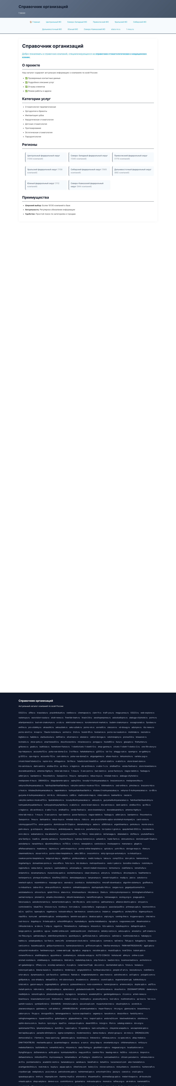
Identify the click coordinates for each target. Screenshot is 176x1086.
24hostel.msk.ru (26, 926)
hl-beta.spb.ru (49, 921)
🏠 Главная (35, 22)
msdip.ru (124, 877)
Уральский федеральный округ (42, 169)
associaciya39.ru (116, 907)
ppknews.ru (41, 1008)
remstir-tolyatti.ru (110, 877)
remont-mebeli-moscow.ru (95, 868)
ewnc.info (59, 940)
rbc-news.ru (148, 727)
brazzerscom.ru (117, 780)
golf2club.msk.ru (90, 936)
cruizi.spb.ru (137, 1071)
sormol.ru (67, 732)
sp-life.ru (64, 766)
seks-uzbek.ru (75, 727)
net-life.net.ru (79, 902)
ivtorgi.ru (103, 1023)
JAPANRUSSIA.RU (70, 1008)
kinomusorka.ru (79, 892)
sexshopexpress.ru (102, 717)
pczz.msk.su (51, 1071)
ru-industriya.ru (134, 853)
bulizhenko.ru (42, 1047)
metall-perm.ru (25, 989)
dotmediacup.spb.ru (111, 1076)
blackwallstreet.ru (128, 1018)
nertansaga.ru (109, 834)
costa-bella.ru (88, 907)
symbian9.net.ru (42, 1004)
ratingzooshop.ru (53, 989)
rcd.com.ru (134, 1052)
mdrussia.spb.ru (94, 1081)
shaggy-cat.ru (120, 751)
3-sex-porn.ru (87, 771)
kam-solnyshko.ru (100, 1028)
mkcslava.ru (93, 892)
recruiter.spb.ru (99, 950)
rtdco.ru (85, 819)
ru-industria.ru (25, 887)
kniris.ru (39, 1076)
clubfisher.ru (127, 868)
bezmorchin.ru (148, 907)
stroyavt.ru (143, 902)
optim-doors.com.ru (28, 1023)
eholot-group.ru (115, 1033)
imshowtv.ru (57, 999)
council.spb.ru (107, 979)
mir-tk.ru (51, 795)
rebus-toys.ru (96, 776)
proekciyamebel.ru (88, 1008)
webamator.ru (37, 834)
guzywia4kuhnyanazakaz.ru (115, 800)
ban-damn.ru (100, 771)
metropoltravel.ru (97, 863)
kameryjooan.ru (111, 984)
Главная (22, 13)
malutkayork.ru (122, 926)
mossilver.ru (57, 970)
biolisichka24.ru (93, 882)
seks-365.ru (79, 853)
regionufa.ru (24, 868)
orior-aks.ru (24, 974)
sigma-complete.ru (66, 1033)
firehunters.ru (141, 742)
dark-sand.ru (39, 766)
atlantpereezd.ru (26, 722)
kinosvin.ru (96, 926)
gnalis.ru (34, 746)
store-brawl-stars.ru (136, 761)
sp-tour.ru (141, 999)
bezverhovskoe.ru (104, 989)
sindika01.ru (115, 766)
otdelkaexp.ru (43, 960)
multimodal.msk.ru (131, 936)
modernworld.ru (84, 1033)
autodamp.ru (24, 843)
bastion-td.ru (113, 960)
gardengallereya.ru (112, 994)
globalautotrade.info (85, 989)
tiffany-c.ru (41, 965)
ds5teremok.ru (40, 1052)
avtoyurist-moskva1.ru (28, 950)
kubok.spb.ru (139, 950)
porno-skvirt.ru (25, 732)
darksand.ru (83, 776)
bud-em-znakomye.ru (45, 722)
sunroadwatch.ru (111, 1057)
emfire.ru (23, 727)
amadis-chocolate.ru (55, 897)
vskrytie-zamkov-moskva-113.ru (85, 785)
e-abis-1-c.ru (102, 766)
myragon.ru (70, 994)
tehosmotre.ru (126, 756)
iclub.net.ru (23, 984)
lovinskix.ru (24, 742)
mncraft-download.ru (111, 882)
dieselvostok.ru (143, 921)
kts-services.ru (25, 766)
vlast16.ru (23, 916)
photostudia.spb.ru (55, 994)
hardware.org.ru (47, 950)
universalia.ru (75, 868)
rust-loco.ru (24, 921)
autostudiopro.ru (120, 717)
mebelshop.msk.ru (83, 960)
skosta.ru (75, 1042)
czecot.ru (126, 1071)
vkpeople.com (51, 1076)
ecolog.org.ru (125, 897)
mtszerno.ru (71, 1047)
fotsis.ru (129, 965)
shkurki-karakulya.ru (76, 897)
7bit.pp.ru (129, 940)
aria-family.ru (24, 839)
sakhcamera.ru (107, 902)
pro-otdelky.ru (34, 727)
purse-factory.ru (115, 771)
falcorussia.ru (25, 902)
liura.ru (119, 742)
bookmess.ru (82, 1038)
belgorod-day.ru (53, 858)
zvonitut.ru (80, 882)
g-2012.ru (23, 756)
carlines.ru (64, 974)
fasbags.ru (145, 771)
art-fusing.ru (84, 1057)
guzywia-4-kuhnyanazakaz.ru (32, 795)
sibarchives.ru (50, 829)
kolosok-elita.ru (66, 911)
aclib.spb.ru (54, 1052)
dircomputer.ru (130, 873)
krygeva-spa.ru (137, 916)
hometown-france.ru (60, 746)
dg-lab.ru (76, 950)
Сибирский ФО (139, 22)
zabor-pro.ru (24, 1013)
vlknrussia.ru (62, 795)
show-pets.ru (36, 742)
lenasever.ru (141, 737)
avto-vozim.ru (93, 902)
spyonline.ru (55, 955)
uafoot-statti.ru (107, 761)
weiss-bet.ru (36, 868)
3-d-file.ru (73, 751)
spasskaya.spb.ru (26, 1076)
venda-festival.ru (129, 766)
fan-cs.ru (152, 999)
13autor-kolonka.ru (52, 732)
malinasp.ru (84, 926)
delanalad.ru (122, 834)
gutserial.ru (80, 1081)
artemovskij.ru (126, 984)
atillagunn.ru (59, 761)
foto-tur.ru (70, 863)
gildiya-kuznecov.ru (55, 945)
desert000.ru (91, 1023)
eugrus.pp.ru (101, 907)
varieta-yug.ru (141, 756)
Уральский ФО (121, 22)
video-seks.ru (103, 795)
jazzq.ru (116, 1071)
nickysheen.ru (122, 1067)
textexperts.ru (25, 877)
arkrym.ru (105, 873)
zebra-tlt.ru (38, 887)
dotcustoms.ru (127, 839)
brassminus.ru (143, 1008)
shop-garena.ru (105, 746)
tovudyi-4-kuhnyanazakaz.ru (96, 780)
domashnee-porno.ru (42, 863)
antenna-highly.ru (45, 771)
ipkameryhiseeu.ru (45, 1028)
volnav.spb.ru (96, 940)
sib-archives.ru (88, 766)
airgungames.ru (97, 756)
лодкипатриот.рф (123, 979)
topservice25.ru (46, 1018)
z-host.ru (23, 790)
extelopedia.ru (62, 916)
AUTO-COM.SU (103, 955)
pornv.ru (153, 717)
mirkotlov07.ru (41, 1057)
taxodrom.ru (109, 1013)
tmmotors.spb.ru (70, 1004)
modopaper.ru (113, 843)
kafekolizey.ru (139, 979)
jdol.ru (132, 877)
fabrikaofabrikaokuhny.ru (141, 800)
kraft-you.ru (108, 712)
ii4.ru (86, 1018)
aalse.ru (96, 824)
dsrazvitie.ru (122, 1013)
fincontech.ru (49, 776)
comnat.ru (108, 940)
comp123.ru (118, 858)
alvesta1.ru (136, 931)
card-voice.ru (143, 819)
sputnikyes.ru (75, 936)
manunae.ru (127, 843)
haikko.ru (23, 940)
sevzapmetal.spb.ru (139, 1028)
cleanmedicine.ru (26, 853)
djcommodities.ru (53, 843)
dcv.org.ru (138, 1023)
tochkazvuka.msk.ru (102, 970)
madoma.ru (42, 848)
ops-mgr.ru (34, 756)
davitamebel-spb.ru (115, 965)
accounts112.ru (40, 751)
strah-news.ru (57, 717)
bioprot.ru (144, 1052)
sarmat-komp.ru (26, 897)
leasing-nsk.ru (112, 1052)
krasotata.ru (42, 712)
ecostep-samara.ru (56, 965)
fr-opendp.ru (84, 1028)
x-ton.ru (75, 843)
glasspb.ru (128, 742)
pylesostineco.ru (77, 984)
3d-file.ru (71, 761)
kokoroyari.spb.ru (26, 970)
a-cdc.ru (60, 722)
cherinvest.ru (93, 931)
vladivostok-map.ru (87, 795)
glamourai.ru (130, 1008)
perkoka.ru (135, 824)
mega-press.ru (122, 712)
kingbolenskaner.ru (89, 974)
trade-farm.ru (113, 839)
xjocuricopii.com (87, 1004)
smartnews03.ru (51, 742)
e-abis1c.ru (120, 761)
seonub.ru (68, 882)
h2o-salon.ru (108, 926)
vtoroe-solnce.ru (107, 1067)
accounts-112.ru (48, 756)
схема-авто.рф (63, 950)
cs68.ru (73, 795)
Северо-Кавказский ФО (94, 29)
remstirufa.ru (140, 868)
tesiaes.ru (152, 940)
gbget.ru (138, 843)
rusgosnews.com (127, 921)
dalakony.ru (152, 989)
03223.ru (23, 712)
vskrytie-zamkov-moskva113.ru (33, 800)
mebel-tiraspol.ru (130, 1076)
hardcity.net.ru (136, 1013)
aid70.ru (152, 984)
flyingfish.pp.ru (25, 1052)
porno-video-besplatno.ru (61, 853)
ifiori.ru (112, 1023)
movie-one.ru (147, 824)
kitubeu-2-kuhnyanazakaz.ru (106, 790)
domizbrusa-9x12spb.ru (64, 824)
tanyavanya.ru (94, 877)
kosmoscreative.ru (129, 960)
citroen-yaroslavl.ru (130, 1057)
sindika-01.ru (52, 766)
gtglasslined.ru (75, 1018)
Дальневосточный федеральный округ (132, 169)
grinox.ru (65, 984)
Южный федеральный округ (40, 183)
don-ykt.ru (130, 858)
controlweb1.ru (25, 907)
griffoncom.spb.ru (94, 945)
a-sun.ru (84, 1042)
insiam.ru (106, 911)
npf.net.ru (118, 940)
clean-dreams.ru (92, 873)
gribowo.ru (23, 746)
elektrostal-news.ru (74, 722)
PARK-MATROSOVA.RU (132, 945)
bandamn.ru (36, 776)
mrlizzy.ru (142, 1042)
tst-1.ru (109, 751)
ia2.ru (21, 911)
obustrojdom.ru (123, 1004)
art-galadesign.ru (26, 965)
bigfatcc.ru (23, 737)
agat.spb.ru (149, 945)
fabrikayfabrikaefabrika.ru (57, 785)
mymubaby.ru (81, 921)
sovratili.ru (101, 727)
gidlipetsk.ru (24, 979)
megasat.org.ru (118, 1047)
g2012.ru (100, 751)
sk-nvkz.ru (128, 1033)
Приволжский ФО (101, 22)
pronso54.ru (128, 737)
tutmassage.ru (111, 897)
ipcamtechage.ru (61, 1042)
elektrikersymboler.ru (57, 936)
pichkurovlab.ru (79, 858)
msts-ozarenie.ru (94, 984)
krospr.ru (38, 732)
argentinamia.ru (121, 824)
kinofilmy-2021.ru (60, 877)
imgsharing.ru (25, 863)
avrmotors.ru (145, 960)
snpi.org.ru (109, 916)
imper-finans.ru (105, 1008)
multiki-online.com (60, 931)
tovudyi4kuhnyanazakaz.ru (78, 800)
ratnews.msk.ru (147, 1057)
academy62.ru (95, 994)
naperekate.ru (60, 790)
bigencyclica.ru (146, 911)
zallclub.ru (116, 936)
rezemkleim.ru (40, 882)
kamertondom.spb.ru (61, 902)
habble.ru (34, 737)
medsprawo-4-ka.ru (28, 780)
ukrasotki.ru (48, 727)
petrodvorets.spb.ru (67, 1071)
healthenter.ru (145, 873)
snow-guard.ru (45, 824)
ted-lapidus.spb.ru (27, 1033)
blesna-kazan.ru (43, 970)
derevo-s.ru (53, 1081)
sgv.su (47, 931)
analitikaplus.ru (42, 955)
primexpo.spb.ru (133, 907)
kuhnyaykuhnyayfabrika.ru (56, 805)
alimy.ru (126, 955)
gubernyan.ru (61, 1018)
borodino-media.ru (131, 863)
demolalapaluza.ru (78, 877)
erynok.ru (67, 887)
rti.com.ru (126, 994)
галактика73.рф (85, 965)
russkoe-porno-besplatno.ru (31, 858)
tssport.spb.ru (96, 1018)
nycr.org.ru (52, 1023)
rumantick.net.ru (56, 1047)
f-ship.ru (48, 926)
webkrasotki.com (78, 931)
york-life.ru (120, 848)
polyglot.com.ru (148, 974)
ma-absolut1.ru (51, 834)
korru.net (33, 916)
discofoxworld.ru (68, 742)
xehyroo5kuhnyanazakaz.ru (31, 785)
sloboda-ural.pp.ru (85, 955)
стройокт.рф (25, 1071)
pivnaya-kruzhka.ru (42, 877)
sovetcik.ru (137, 1004)
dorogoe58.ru (47, 1013)
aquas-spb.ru (66, 1067)
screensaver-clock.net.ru (77, 940)
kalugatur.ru (140, 940)
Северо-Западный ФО (77, 22)
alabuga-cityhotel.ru (138, 717)
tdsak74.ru (38, 907)
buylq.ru (54, 1067)
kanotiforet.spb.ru (95, 897)
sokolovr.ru (142, 877)
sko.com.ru (99, 965)
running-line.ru (122, 916)
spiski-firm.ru (53, 892)
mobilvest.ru (57, 960)
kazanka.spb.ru (38, 945)
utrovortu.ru (40, 892)
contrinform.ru (66, 1081)
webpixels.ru (38, 1071)
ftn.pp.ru (35, 1013)
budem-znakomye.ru (119, 722)
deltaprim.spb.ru (138, 926)
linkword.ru (95, 1038)
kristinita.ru (117, 873)
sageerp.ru (97, 1013)
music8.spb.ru (114, 950)
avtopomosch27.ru (68, 834)
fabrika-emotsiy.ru (112, 945)
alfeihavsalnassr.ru (27, 848)
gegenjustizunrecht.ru (135, 887)
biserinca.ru (24, 999)
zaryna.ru (48, 868)
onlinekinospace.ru (81, 887)
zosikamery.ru (69, 955)
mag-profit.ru (85, 1052)
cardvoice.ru (100, 843)
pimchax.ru (134, 785)
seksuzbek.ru (61, 727)
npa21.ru (62, 1023)
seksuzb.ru (97, 800)
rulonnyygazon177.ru (28, 824)
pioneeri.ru (39, 897)
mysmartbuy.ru (66, 839)
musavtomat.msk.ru (105, 1004)
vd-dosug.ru (124, 727)
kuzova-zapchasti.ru (82, 1013)
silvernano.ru (72, 737)
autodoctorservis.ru (41, 902)
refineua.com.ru (109, 1038)
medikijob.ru (24, 994)
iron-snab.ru (74, 907)
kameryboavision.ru (75, 945)
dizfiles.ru (134, 834)
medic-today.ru (95, 858)
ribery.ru (146, 848)
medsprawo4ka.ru (134, 780)
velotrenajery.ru (114, 737)
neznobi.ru (145, 732)
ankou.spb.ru (124, 931)
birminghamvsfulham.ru (142, 892)
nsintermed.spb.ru (86, 1071)
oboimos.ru (143, 1018)
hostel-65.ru (87, 732)
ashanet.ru (101, 839)
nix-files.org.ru (25, 936)
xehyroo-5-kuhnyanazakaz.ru (134, 790)
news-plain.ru (95, 834)
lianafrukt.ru (93, 1062)
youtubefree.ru (147, 834)
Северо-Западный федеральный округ (89, 155)
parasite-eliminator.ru (46, 1033)
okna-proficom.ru (53, 887)
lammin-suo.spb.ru (79, 916)
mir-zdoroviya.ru (66, 979)
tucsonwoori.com (118, 1062)
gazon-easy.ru (36, 984)
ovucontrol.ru (93, 853)
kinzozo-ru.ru (51, 907)
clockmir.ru (135, 1067)
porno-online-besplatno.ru (90, 848)
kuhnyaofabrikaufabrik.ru (80, 790)
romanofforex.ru (26, 955)
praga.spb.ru (139, 897)
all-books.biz (145, 1076)
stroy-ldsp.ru (96, 1042)
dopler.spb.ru (140, 984)
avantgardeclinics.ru (28, 1067)
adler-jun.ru (24, 776)
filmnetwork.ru (70, 926)
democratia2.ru (25, 1038)
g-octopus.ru (37, 829)
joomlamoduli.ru (33, 1062)
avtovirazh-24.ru (103, 1071)
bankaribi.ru (116, 795)
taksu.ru (107, 858)
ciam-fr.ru (97, 712)
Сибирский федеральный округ (86, 169)
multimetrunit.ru (128, 999)
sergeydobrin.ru (84, 970)
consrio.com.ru (94, 911)
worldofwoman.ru (75, 873)
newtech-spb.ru (26, 882)
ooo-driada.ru (37, 979)
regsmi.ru (58, 926)
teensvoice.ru (142, 858)
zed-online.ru (122, 785)
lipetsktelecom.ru (56, 800)
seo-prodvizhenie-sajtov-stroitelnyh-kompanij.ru (113, 819)
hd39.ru (123, 1052)
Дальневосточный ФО (52, 29)
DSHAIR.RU (56, 1004)
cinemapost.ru (84, 712)
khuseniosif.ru (94, 1076)
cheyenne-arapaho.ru (119, 1028)
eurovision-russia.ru (40, 717)
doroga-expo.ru (133, 848)
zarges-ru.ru (117, 887)
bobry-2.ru (93, 1067)
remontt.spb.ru (38, 994)
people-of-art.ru (120, 970)
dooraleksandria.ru (27, 771)
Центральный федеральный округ (43, 155)
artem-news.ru (139, 994)
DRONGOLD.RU (142, 1033)
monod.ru (107, 1081)
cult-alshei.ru (54, 1008)
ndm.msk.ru (39, 989)
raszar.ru (128, 795)
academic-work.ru (51, 1062)
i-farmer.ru (39, 1038)
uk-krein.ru (131, 1081)
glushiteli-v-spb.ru (102, 1047)
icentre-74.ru (98, 1052)
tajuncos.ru (54, 848)
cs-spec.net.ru (124, 1038)
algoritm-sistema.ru (132, 882)
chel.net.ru (150, 916)
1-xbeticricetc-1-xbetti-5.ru (83, 746)
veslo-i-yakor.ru (114, 863)
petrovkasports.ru (69, 848)
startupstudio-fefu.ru (101, 887)
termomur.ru (114, 868)
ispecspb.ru (39, 911)
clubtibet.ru (149, 970)
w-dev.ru (39, 926)
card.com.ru (24, 945)
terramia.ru (82, 994)
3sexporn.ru (62, 776)
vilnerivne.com (79, 1067)
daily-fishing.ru (85, 1047)
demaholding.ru (84, 824)
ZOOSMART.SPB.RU (136, 989)
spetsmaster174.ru (27, 1028)
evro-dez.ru (24, 834)
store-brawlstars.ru (147, 766)
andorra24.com (111, 1018)
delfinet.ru (60, 737)
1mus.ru (72, 776)
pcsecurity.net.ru (100, 999)
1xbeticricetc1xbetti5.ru (87, 761)
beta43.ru (104, 1062)
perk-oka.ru (24, 829)
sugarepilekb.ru (52, 984)
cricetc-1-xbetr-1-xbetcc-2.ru (126, 746)
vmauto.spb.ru (25, 1081)
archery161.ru (131, 911)
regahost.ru (52, 911)
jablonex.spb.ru (68, 1038)
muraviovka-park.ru (56, 873)
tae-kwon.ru (79, 911)
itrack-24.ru (87, 717)
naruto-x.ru (79, 829)
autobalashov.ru (26, 892)
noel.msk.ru (44, 1067)
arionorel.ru (81, 1076)
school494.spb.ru (65, 921)
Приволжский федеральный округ (130, 155)
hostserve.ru (99, 732)
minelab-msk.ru (111, 776)
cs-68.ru (153, 790)
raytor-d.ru (47, 761)
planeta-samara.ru (49, 839)
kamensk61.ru (143, 1081)
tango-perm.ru (25, 931)
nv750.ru (67, 843)
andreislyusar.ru (66, 829)
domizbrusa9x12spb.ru (146, 839)
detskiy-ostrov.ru (109, 931)
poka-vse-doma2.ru (79, 756)
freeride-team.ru (72, 717)
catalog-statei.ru (124, 1023)
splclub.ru (108, 848)
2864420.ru (43, 780)
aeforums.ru (104, 936)
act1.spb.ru (134, 974)
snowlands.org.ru (111, 1042)
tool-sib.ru (114, 999)
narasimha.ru (37, 843)
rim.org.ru (118, 1008)
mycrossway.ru (56, 1057)
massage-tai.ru (55, 882)
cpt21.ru (29, 911)
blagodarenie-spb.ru (60, 780)
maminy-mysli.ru (66, 1076)
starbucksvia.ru (47, 737)
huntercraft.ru (148, 1067)
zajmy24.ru (76, 780)
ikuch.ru (41, 1023)
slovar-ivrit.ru (42, 853)
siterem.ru (94, 979)
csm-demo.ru (63, 756)
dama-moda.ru (99, 1033)
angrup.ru (86, 950)
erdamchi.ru (24, 873)
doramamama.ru (38, 873)
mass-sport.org (52, 1038)
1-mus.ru (130, 29)
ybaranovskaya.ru (27, 1008)
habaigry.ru (146, 936)
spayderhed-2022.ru (131, 829)
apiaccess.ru (68, 989)
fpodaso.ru (151, 722)
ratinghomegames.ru (28, 1018)
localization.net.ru (135, 1047)
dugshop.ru (36, 921)
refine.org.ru (118, 1081)
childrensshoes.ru (128, 1042)
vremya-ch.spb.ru (76, 1023)
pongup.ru (97, 742)
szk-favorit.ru (52, 974)
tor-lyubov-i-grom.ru (111, 829)
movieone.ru (148, 829)
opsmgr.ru (132, 751)
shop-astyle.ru (39, 1081)
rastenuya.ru (24, 717)
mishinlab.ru (133, 732)
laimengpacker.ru (63, 1013)
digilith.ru (66, 858)
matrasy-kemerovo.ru (84, 839)
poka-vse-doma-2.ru (58, 751)
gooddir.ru (38, 931)
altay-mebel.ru (138, 1038)
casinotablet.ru (61, 868)
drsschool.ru (119, 989)
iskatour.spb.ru (95, 916)
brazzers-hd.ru (147, 785)
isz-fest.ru (49, 940)
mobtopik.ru (85, 999)
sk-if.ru (22, 1062)
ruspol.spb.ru (71, 1028)
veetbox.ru (71, 712)
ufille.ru (32, 712)
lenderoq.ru (70, 970)
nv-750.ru (83, 834)
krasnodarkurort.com (40, 999)
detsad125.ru (51, 979)
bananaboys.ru (67, 1062)
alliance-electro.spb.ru (126, 902)
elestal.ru (84, 737)
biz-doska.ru (82, 863)
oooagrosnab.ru (137, 722)
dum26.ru (59, 1028)
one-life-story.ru (149, 746)
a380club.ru (107, 824)
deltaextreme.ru (26, 1057)
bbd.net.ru (69, 960)
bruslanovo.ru (82, 979)
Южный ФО (73, 29)
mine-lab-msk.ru (62, 771)
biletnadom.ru (107, 785)
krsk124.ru (127, 950)
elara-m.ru (115, 29)
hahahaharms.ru (87, 751)
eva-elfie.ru (58, 863)
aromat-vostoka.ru (27, 960)
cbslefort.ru (97, 1057)
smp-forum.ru (100, 960)
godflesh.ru (148, 882)
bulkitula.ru (44, 746)
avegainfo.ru (117, 911)
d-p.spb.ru (71, 965)
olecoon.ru (112, 727)
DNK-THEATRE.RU (27, 1042)
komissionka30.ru (69, 1052)
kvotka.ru (63, 907)
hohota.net (116, 955)
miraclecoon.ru (84, 742)
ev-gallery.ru (144, 751)
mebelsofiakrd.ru (26, 1047)
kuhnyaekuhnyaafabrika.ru (30, 805)
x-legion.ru (74, 766)
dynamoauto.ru (37, 974)
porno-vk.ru (89, 727)
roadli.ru (36, 839)
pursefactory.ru (93, 829)
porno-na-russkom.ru (116, 732)
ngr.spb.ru (113, 921)
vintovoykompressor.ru (120, 892)
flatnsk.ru (75, 974)
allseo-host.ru (112, 756)
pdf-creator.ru (149, 931)
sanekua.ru (81, 1062)
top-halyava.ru (25, 751)
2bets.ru (104, 892)
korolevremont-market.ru (96, 722)
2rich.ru (76, 732)
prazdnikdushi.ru (57, 712)
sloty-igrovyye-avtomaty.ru (113, 853)
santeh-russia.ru (26, 1004)
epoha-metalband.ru (98, 921)
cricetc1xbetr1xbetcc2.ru (30, 761)
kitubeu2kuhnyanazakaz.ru (40, 790)
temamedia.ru (71, 1057)
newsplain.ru (87, 843)
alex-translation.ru (136, 1062)
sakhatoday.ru (39, 936)
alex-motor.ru (106, 974)
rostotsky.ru (147, 863)
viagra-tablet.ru (132, 771)
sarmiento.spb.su (46, 916)
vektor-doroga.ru (97, 737)
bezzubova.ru (136, 970)
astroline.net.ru (121, 974)
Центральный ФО (53, 22)
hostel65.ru (109, 742)
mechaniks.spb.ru (44, 1042)
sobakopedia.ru (36, 940)
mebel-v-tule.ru (71, 999)
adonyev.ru (137, 727)
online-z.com (138, 955)
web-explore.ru (147, 712)
